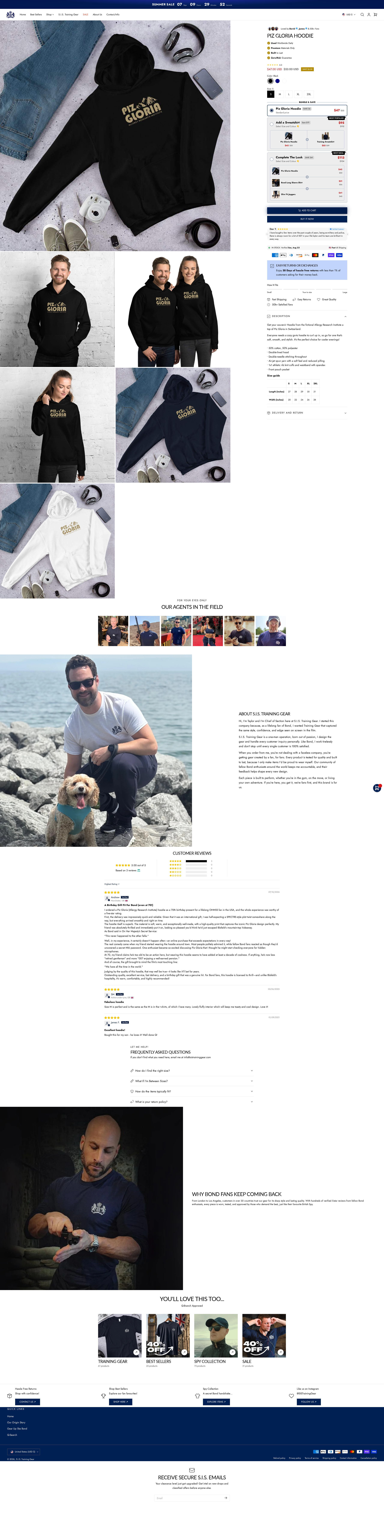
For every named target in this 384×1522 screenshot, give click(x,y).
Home (10, 1416)
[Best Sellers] (168, 1336)
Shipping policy (329, 1458)
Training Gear (112, 1361)
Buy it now (307, 219)
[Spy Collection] (216, 1336)
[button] (362, 15)
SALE (246, 1361)
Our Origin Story (16, 1422)
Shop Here (119, 1401)
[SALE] (264, 1336)
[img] (112, 892)
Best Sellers (158, 1361)
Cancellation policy (369, 1458)
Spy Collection (210, 1361)
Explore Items (215, 1401)
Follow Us (307, 1401)
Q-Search (12, 1435)
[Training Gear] (120, 1336)
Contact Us (26, 1401)
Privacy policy (295, 1458)
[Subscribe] (226, 1498)
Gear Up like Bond (17, 1428)
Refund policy (279, 1458)
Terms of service (312, 1458)
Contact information (348, 1458)
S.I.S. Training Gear (25, 1459)
